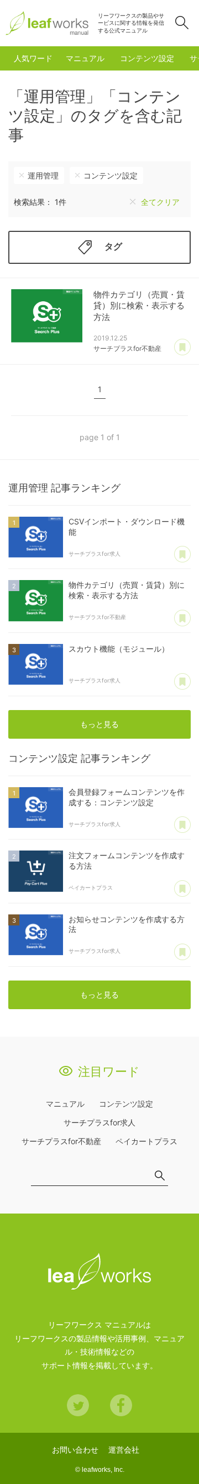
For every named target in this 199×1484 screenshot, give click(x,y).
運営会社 (123, 1449)
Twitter (78, 1405)
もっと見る (99, 724)
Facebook (121, 1405)
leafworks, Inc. (103, 1470)
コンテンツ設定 (147, 58)
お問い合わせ (75, 1449)
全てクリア (160, 202)
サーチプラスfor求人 (99, 1122)
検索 (182, 23)
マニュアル (85, 58)
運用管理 (43, 175)
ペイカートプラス (146, 1141)
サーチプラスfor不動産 (61, 1141)
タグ (113, 246)
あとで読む (182, 348)
